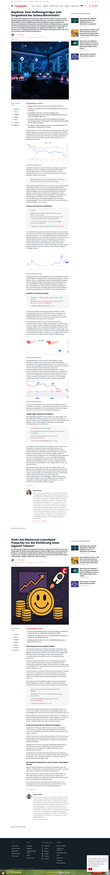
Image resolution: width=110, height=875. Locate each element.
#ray (31, 210)
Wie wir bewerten (61, 863)
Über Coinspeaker (61, 846)
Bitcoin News (15, 846)
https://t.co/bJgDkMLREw (36, 700)
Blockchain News (16, 853)
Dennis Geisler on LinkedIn (40, 819)
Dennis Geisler (21, 560)
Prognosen (39, 6)
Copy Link (16, 125)
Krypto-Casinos (75, 6)
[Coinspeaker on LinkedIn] (95, 1)
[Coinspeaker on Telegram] (92, 1)
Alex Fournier (20, 34)
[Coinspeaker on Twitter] (89, 1)
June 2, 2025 (54, 440)
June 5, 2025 (60, 226)
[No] (106, 857)
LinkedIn (16, 122)
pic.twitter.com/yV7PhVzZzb (37, 438)
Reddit (15, 119)
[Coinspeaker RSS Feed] (98, 1)
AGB (58, 855)
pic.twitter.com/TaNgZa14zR (44, 303)
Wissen (28, 855)
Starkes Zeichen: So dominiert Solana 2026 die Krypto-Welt (88, 55)
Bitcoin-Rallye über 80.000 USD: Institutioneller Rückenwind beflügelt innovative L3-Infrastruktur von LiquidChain (88, 21)
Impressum (59, 860)
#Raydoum (35, 297)
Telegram (16, 117)
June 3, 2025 (48, 703)
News (33, 6)
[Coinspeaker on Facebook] (87, 1)
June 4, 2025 (51, 306)
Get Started (97, 872)
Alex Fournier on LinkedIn (40, 521)
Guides (28, 842)
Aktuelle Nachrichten (80, 14)
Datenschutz (60, 858)
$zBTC (31, 428)
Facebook (16, 109)
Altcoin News (29, 485)
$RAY (45, 217)
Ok (90, 869)
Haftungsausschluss (62, 853)
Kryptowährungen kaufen (56, 6)
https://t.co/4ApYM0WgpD (54, 221)
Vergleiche (29, 848)
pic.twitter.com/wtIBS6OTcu (38, 223)
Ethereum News (16, 848)
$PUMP (57, 689)
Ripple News (15, 851)
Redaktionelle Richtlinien (60, 849)
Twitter (16, 111)
